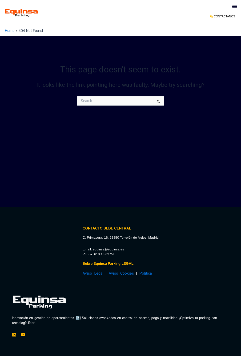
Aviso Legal (93, 273)
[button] (235, 6)
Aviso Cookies (121, 273)
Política (145, 273)
